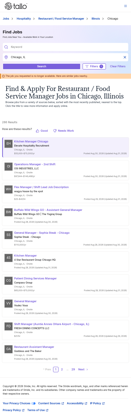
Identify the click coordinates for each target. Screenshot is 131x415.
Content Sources (49, 403)
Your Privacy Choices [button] (16, 403)
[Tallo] (16, 6)
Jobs (6, 18)
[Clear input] (124, 57)
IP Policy (95, 403)
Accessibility (75, 403)
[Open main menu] (125, 6)
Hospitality (24, 18)
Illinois (96, 18)
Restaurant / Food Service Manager (61, 18)
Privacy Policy (12, 410)
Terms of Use (36, 410)
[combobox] (68, 47)
